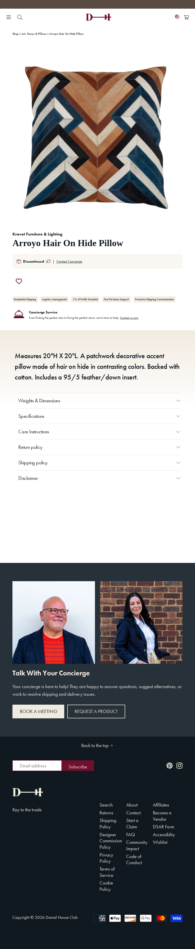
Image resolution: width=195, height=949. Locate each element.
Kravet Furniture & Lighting (37, 234)
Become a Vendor (162, 816)
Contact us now (129, 318)
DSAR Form (163, 827)
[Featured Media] (97, 134)
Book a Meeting (38, 711)
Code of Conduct (134, 859)
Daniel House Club (62, 917)
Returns (106, 813)
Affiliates (161, 805)
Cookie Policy (106, 886)
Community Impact (137, 845)
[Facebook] (160, 765)
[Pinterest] (170, 765)
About (132, 805)
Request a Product (96, 711)
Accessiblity (164, 834)
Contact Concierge (69, 261)
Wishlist (160, 842)
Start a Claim (132, 823)
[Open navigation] (8, 17)
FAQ (130, 834)
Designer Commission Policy (111, 840)
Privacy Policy (106, 858)
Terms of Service (107, 872)
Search (106, 805)
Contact (133, 813)
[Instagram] (179, 765)
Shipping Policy (108, 823)
